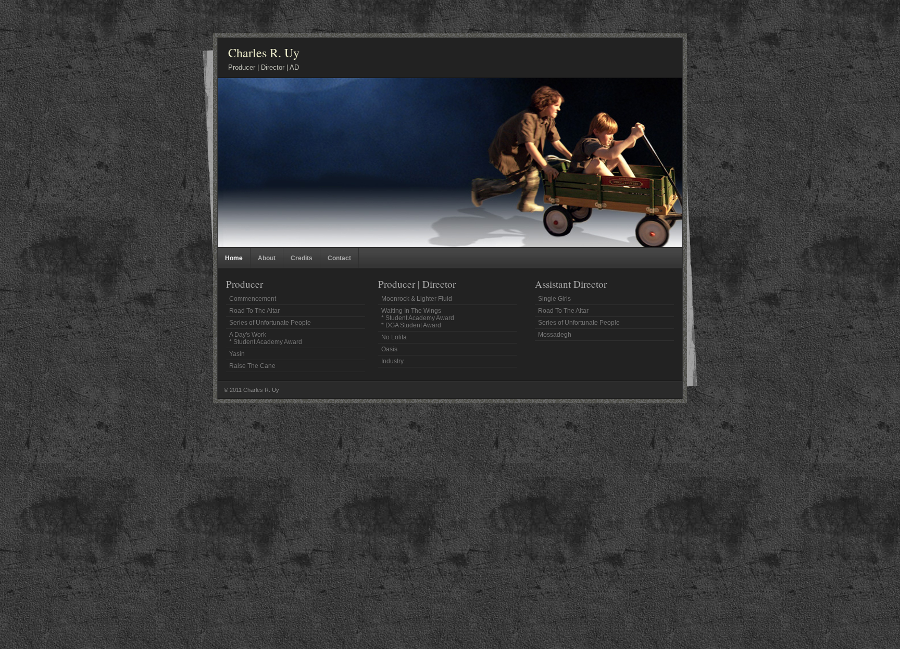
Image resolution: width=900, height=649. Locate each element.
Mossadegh (554, 334)
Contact (339, 258)
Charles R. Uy (263, 52)
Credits (301, 258)
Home (234, 258)
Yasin (237, 354)
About (267, 258)
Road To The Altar (254, 310)
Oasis (389, 349)
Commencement (252, 298)
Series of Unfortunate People (270, 322)
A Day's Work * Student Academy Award (265, 338)
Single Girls (554, 298)
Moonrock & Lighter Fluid (416, 298)
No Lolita (394, 337)
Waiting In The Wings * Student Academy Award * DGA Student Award (417, 318)
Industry (392, 361)
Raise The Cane (252, 366)
